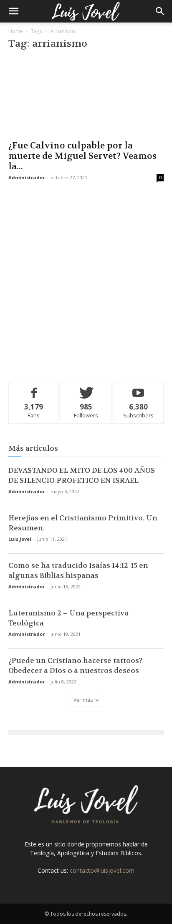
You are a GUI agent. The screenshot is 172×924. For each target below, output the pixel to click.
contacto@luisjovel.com (102, 870)
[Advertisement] (86, 280)
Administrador (26, 177)
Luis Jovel (19, 539)
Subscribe (139, 388)
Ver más (83, 699)
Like (34, 388)
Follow (86, 388)
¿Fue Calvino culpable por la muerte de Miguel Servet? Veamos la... (82, 156)
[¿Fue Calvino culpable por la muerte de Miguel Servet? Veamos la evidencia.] (86, 96)
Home (15, 31)
